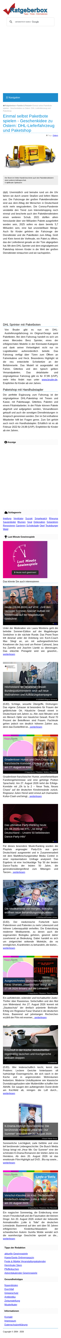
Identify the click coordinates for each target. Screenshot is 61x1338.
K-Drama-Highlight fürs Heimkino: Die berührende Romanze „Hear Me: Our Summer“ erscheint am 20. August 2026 (28, 1130)
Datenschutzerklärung (16, 1324)
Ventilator (18, 518)
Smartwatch (41, 518)
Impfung (7, 518)
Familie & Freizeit (24, 106)
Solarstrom (52, 522)
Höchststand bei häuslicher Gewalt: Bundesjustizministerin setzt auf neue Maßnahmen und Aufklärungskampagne (28, 690)
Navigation (13, 97)
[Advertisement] (30, 61)
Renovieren (9, 525)
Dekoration (39, 522)
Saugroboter (9, 522)
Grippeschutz (11, 1293)
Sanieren (21, 525)
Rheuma (53, 518)
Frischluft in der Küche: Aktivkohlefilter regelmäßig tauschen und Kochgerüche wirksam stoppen (28, 1054)
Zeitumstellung (12, 1301)
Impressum (10, 1321)
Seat (29, 522)
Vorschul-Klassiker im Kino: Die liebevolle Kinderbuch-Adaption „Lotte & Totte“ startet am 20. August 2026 (30, 1199)
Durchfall (9, 1289)
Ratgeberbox (10, 106)
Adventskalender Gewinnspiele (20, 1273)
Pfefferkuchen (11, 1269)
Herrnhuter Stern (13, 1265)
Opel (42, 525)
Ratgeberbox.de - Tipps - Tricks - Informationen (25, 9)
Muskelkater (10, 1304)
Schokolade (32, 525)
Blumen (21, 522)
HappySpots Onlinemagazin (19, 1257)
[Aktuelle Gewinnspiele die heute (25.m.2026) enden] (25, 577)
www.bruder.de (49, 379)
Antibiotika (10, 1297)
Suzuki (29, 518)
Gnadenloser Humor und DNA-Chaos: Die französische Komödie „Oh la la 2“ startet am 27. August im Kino (29, 763)
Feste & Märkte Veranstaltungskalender (25, 1261)
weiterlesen (9, 654)
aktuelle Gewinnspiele (16, 1253)
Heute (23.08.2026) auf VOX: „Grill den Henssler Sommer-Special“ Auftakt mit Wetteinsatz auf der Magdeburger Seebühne (28, 613)
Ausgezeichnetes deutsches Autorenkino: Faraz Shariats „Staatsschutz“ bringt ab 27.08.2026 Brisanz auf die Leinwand (29, 984)
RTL (55, 623)
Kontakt (8, 1317)
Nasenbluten (11, 1285)
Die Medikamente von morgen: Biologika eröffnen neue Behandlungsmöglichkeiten (29, 910)
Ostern (55, 135)
